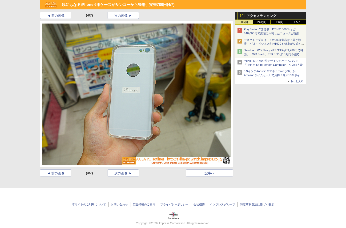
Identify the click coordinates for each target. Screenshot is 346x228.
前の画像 (57, 15)
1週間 (279, 22)
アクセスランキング (261, 16)
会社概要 (199, 204)
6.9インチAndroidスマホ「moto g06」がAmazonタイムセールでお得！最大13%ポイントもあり (273, 75)
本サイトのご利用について (89, 204)
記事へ (209, 173)
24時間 (261, 22)
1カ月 (297, 22)
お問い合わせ (119, 204)
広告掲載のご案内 (144, 204)
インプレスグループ (222, 204)
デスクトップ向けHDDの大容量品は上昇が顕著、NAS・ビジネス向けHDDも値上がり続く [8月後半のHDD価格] (274, 44)
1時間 (244, 22)
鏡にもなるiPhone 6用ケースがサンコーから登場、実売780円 (114, 5)
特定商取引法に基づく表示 (257, 204)
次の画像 (121, 15)
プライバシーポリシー (174, 204)
